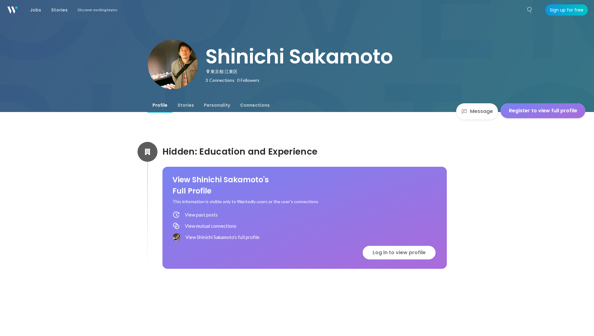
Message (481, 111)
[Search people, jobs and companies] (530, 10)
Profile (159, 105)
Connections (255, 105)
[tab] (159, 105)
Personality (217, 105)
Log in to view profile (399, 252)
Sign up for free (566, 10)
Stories (185, 105)
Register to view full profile (543, 110)
